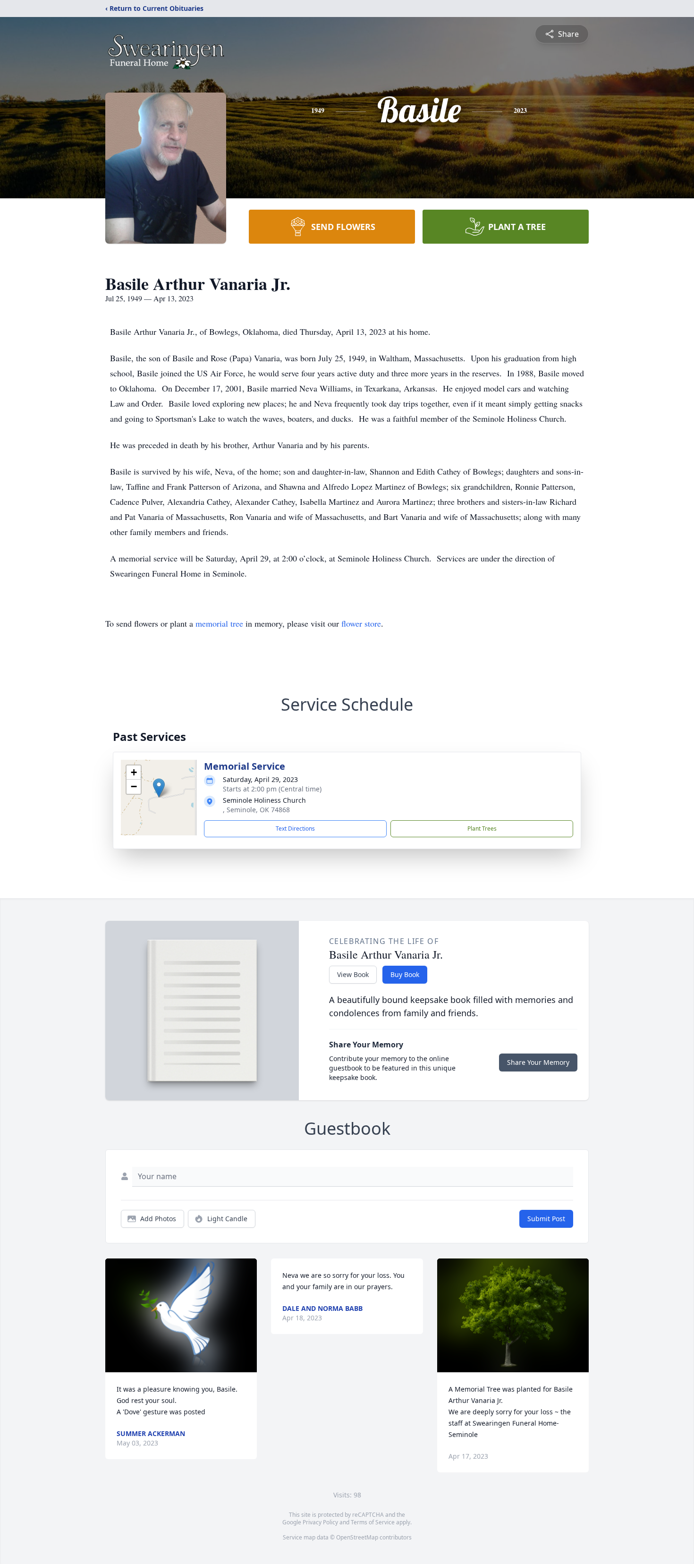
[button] (159, 788)
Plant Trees (482, 828)
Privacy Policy (320, 1522)
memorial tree (219, 623)
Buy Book (404, 974)
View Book (353, 974)
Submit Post (546, 1218)
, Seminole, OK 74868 (256, 809)
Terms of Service (373, 1522)
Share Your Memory (538, 1062)
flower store (361, 623)
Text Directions (295, 828)
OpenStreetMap (357, 1537)
